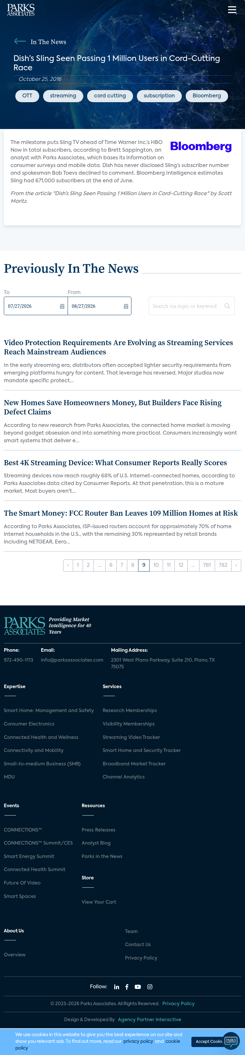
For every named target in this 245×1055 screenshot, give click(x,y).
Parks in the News (102, 856)
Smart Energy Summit (29, 856)
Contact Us (138, 945)
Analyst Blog (96, 843)
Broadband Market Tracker (134, 764)
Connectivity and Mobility (33, 750)
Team (131, 932)
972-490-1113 (18, 660)
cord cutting (110, 96)
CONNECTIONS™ (23, 830)
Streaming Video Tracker (131, 737)
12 (181, 565)
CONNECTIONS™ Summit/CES (38, 843)
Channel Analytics (124, 777)
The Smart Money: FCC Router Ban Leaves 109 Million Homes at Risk (121, 513)
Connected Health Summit (34, 870)
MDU (9, 777)
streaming (63, 96)
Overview (15, 955)
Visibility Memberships (129, 724)
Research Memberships (130, 711)
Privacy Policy (141, 958)
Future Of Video (22, 883)
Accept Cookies (210, 1042)
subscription (159, 96)
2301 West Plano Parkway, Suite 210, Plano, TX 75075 (163, 664)
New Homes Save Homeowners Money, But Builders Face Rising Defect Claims (113, 407)
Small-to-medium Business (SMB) (42, 764)
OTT (27, 96)
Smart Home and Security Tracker (142, 750)
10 (156, 565)
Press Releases (98, 830)
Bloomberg (207, 96)
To (7, 292)
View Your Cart (99, 902)
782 (223, 565)
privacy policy (138, 1041)
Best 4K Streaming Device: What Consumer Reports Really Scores (115, 462)
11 (169, 565)
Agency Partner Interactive (149, 1020)
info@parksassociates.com (72, 660)
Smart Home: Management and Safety (49, 711)
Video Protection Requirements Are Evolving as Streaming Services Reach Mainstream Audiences (118, 347)
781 (207, 565)
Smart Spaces (20, 896)
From (74, 292)
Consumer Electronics (29, 724)
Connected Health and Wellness (41, 737)
